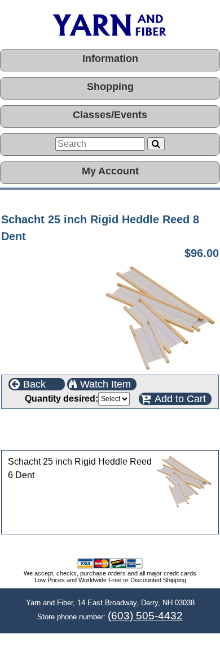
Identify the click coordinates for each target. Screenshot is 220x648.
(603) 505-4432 (145, 616)
